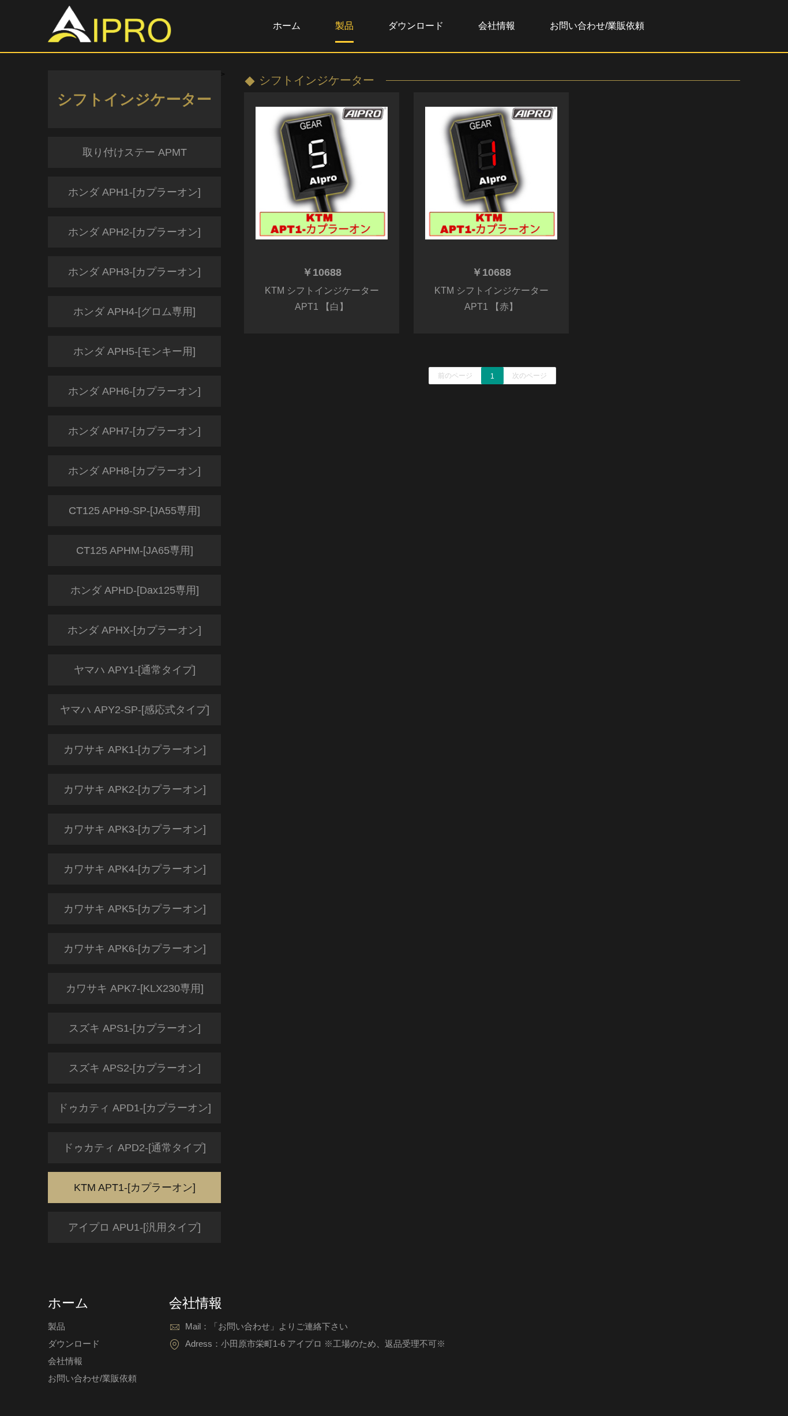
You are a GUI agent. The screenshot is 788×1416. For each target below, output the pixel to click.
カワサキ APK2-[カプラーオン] (134, 789)
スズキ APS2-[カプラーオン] (135, 1068)
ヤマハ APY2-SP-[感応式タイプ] (134, 710)
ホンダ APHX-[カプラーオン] (134, 630)
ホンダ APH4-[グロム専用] (134, 311)
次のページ (529, 376)
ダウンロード (416, 26)
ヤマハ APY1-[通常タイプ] (135, 670)
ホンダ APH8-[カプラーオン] (134, 471)
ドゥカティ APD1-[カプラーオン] (134, 1108)
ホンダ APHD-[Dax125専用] (134, 590)
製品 (344, 26)
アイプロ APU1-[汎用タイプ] (134, 1227)
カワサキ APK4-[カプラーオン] (134, 869)
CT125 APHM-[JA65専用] (134, 550)
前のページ (455, 376)
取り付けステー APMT (134, 152)
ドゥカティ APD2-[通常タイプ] (134, 1147)
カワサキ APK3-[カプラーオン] (134, 829)
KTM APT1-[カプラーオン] (135, 1187)
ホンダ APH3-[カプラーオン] (134, 272)
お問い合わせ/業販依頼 (597, 26)
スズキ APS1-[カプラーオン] (135, 1028)
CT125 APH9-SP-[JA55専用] (134, 510)
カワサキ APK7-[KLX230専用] (135, 988)
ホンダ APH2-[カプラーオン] (134, 232)
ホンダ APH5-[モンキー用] (134, 351)
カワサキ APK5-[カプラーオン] (134, 909)
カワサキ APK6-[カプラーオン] (134, 948)
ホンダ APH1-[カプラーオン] (134, 192)
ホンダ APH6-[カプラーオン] (134, 391)
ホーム (287, 26)
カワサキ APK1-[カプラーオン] (134, 749)
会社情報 (496, 26)
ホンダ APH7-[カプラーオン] (134, 431)
